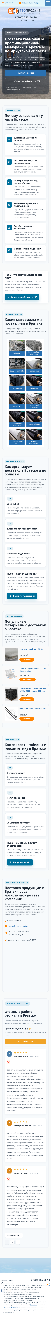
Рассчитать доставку (24, 596)
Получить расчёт (22, 862)
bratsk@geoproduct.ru (18, 926)
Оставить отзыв (25, 1041)
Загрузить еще (14, 1235)
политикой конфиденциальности (33, 1332)
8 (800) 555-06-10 (25, 17)
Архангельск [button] (9, 3)
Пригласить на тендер (30, 3)
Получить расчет (25, 73)
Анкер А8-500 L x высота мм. (32, 708)
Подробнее (27, 679)
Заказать (27, 659)
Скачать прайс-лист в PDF (27, 81)
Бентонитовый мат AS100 (31, 649)
